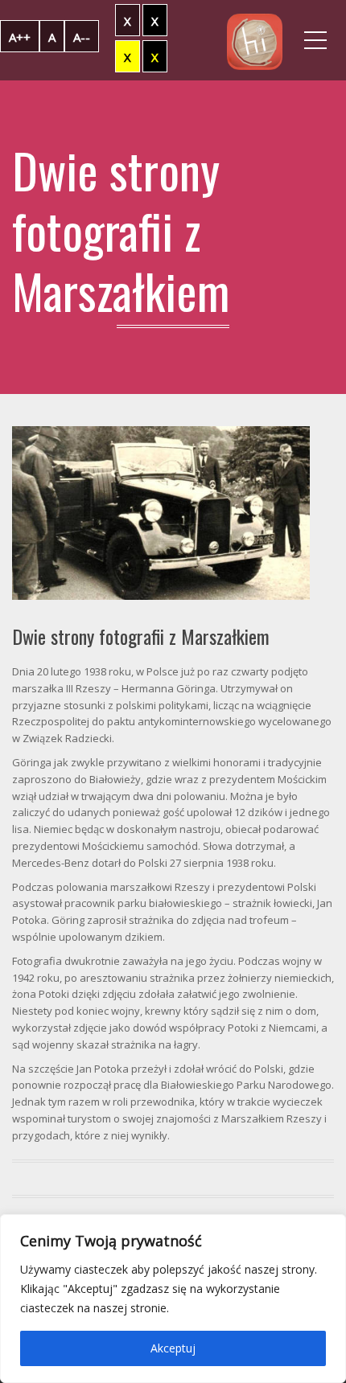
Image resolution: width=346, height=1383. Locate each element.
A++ (20, 37)
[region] (173, 1298)
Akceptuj (173, 1348)
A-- (81, 37)
